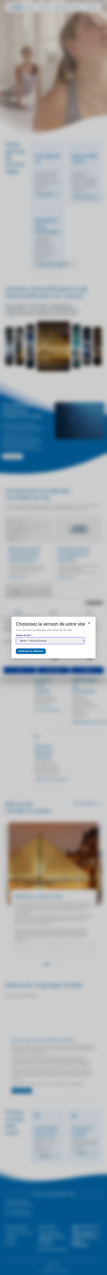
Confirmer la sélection (30, 651)
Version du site (24, 635)
